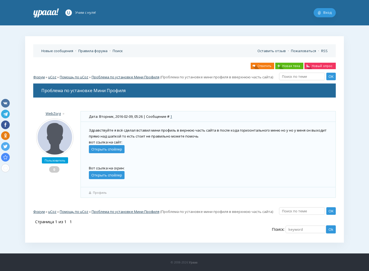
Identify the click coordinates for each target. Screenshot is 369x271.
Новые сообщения (57, 50)
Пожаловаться (303, 50)
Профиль (100, 192)
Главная (46, 12)
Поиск (118, 50)
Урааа (193, 262)
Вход (327, 12)
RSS (324, 50)
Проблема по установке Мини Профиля (125, 77)
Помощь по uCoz (74, 77)
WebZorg (53, 113)
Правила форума (93, 50)
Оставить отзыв (271, 50)
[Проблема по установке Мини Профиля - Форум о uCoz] (5, 157)
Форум (39, 77)
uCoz (52, 77)
